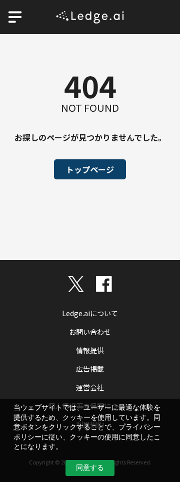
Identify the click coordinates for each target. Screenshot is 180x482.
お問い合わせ (90, 332)
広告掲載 (90, 369)
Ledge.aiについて (90, 313)
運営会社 (90, 387)
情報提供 (90, 350)
